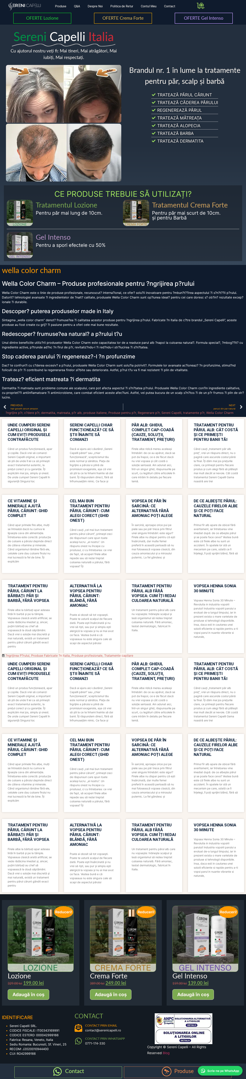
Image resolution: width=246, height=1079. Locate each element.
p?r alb (77, 413)
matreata (63, 413)
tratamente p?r (193, 413)
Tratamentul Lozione (66, 205)
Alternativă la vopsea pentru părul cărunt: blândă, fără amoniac (86, 596)
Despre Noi (95, 6)
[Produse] (166, 1071)
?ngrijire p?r (14, 413)
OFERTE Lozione (42, 18)
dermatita (48, 413)
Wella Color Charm (220, 413)
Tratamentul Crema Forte (190, 205)
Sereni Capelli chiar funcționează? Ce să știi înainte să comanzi (92, 432)
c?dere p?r (31, 413)
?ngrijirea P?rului (17, 655)
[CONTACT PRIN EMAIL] (78, 1028)
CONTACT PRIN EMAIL (101, 1025)
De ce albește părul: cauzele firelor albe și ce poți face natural (216, 508)
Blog (166, 1053)
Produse (60, 6)
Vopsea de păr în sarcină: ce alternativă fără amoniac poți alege (152, 508)
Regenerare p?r (149, 413)
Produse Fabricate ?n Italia (50, 655)
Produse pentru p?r (122, 413)
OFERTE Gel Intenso (203, 18)
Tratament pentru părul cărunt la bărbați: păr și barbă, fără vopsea (28, 593)
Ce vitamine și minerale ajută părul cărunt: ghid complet (28, 508)
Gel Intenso (53, 237)
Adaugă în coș (28, 994)
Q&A (77, 6)
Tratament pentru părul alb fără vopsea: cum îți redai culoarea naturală (154, 593)
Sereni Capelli (171, 413)
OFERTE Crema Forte (123, 18)
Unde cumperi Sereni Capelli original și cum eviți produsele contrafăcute (29, 432)
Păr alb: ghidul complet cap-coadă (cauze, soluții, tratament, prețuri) (153, 432)
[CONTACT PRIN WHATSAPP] (78, 1041)
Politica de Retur (121, 6)
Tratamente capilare (118, 655)
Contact (169, 6)
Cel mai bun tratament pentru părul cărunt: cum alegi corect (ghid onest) (90, 511)
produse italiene (95, 413)
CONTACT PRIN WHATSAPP (105, 1038)
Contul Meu (148, 6)
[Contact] (57, 1071)
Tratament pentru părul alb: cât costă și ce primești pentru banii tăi (216, 432)
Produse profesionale (86, 655)
